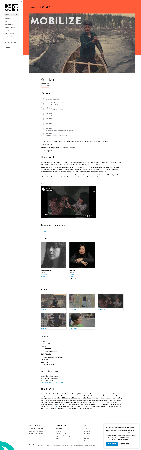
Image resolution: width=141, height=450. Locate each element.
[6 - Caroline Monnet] (53, 255)
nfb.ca (55, 406)
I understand (112, 444)
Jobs (94, 445)
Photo (43, 276)
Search (7, 14)
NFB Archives (86, 438)
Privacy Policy (88, 445)
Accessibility (70, 445)
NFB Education (86, 436)
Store (57, 438)
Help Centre (59, 429)
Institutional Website (60, 445)
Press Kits (8, 18)
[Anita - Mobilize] (82, 255)
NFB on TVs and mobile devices (37, 433)
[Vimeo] (11, 43)
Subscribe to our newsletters (36, 429)
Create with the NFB (61, 433)
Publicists (8, 21)
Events (7, 30)
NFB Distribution (87, 433)
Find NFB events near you (35, 436)
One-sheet (44, 230)
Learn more (125, 444)
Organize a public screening (63, 436)
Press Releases (9, 24)
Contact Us (58, 431)
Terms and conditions (79, 445)
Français (7, 47)
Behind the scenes (10, 27)
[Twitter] (8, 43)
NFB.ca (84, 441)
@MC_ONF (60, 382)
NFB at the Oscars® (10, 33)
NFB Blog (85, 429)
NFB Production (86, 431)
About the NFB (9, 36)
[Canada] (31, 445)
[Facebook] (5, 43)
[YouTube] (15, 43)
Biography (44, 274)
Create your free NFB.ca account (37, 431)
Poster (43, 231)
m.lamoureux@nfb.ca (48, 382)
